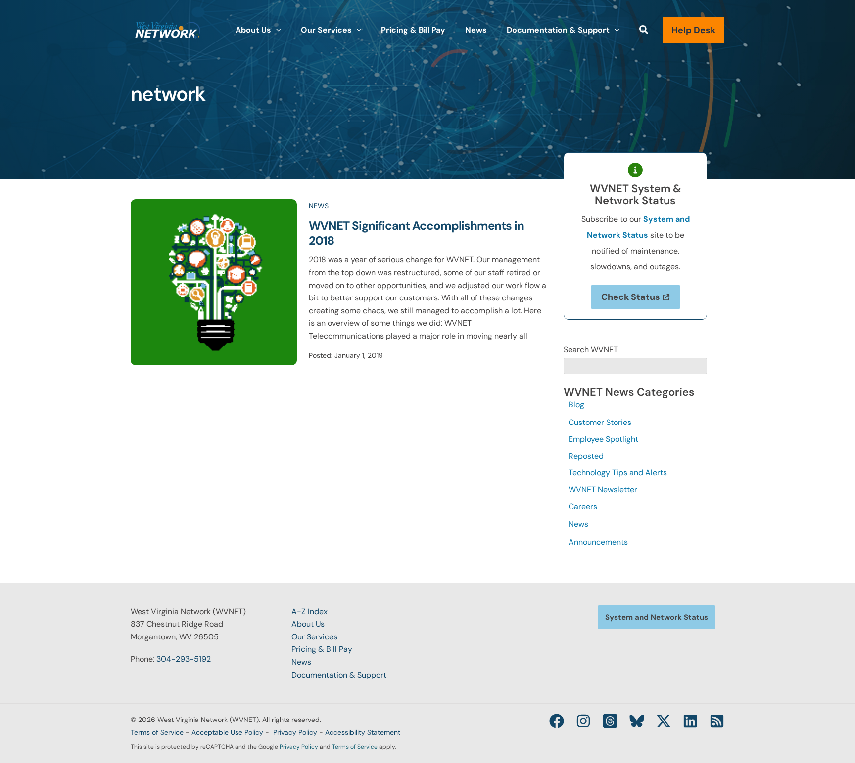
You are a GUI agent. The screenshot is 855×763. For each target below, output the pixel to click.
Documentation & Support (338, 675)
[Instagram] (583, 721)
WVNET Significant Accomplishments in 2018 (416, 233)
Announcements (598, 542)
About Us (308, 624)
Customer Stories (600, 422)
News (319, 205)
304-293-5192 (183, 659)
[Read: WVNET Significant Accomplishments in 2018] (214, 281)
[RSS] (717, 721)
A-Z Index (309, 611)
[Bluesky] (636, 721)
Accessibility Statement (362, 732)
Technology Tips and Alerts (618, 472)
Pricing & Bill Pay (321, 649)
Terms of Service (157, 732)
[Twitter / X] (663, 721)
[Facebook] (556, 721)
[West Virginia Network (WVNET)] (168, 29)
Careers (583, 506)
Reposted (586, 456)
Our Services (314, 637)
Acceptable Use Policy (227, 732)
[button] (276, 30)
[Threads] (610, 721)
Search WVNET (591, 349)
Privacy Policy (295, 732)
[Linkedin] (690, 721)
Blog (576, 404)
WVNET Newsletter (603, 489)
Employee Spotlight (603, 439)
